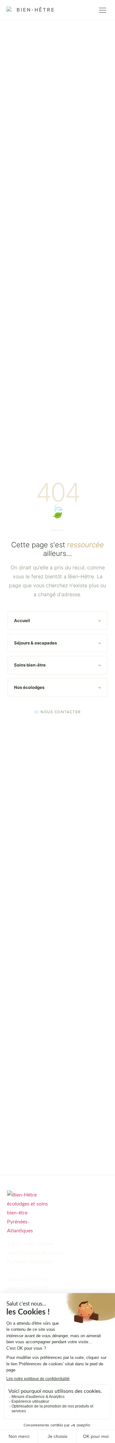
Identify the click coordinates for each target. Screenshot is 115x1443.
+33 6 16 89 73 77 (27, 1288)
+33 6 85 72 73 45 (27, 1279)
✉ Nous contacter (57, 712)
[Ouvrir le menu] (102, 10)
